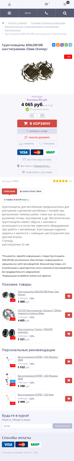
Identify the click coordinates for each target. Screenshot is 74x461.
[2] (57, 181)
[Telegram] (70, 45)
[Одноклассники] (58, 45)
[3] (60, 181)
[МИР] (50, 152)
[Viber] (62, 45)
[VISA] (23, 152)
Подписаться (62, 425)
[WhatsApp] (66, 45)
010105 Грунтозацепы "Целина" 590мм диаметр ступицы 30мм (39, 312)
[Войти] (9, 4)
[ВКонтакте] (53, 45)
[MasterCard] (37, 152)
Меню (28, 13)
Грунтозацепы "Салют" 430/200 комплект (35, 331)
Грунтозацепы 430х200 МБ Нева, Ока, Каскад (38, 293)
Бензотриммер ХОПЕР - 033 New (36, 394)
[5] (66, 181)
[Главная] (3, 22)
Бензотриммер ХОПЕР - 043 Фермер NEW (38, 377)
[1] (54, 181)
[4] (63, 181)
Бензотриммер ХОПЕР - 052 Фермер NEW (38, 358)
